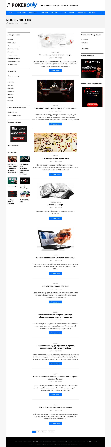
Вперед (44, 431)
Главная (10, 12)
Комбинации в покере (14, 61)
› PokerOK (10, 97)
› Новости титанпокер (13, 76)
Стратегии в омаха (13, 49)
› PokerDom (11, 91)
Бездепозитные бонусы (14, 115)
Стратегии (44, 12)
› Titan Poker (11, 82)
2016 (18, 23)
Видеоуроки (33, 12)
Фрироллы (54, 12)
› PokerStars (11, 79)
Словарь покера (55, 202)
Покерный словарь (55, 205)
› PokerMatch (11, 94)
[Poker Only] (21, 5)
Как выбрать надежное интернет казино (55, 407)
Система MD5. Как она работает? (55, 286)
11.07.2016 (59, 57)
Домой (11, 23)
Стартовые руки (12, 186)
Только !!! (24, 441)
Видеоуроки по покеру (14, 45)
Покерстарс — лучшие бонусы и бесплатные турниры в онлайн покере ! (12, 168)
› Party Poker (11, 88)
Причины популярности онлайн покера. (55, 55)
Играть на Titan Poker (13, 145)
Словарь (92, 12)
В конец (51, 431)
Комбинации (82, 12)
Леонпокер (85, 39)
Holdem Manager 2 (13, 112)
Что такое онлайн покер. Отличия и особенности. (56, 257)
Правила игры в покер (14, 58)
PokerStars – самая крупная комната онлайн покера (55, 108)
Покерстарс (85, 45)
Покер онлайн (21, 12)
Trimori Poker (85, 49)
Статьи (63, 12)
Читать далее (56, 71)
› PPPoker (10, 100)
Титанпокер (85, 42)
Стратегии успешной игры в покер (55, 158)
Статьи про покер (13, 55)
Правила (71, 12)
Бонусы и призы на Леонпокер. (11, 201)
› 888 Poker (11, 85)
